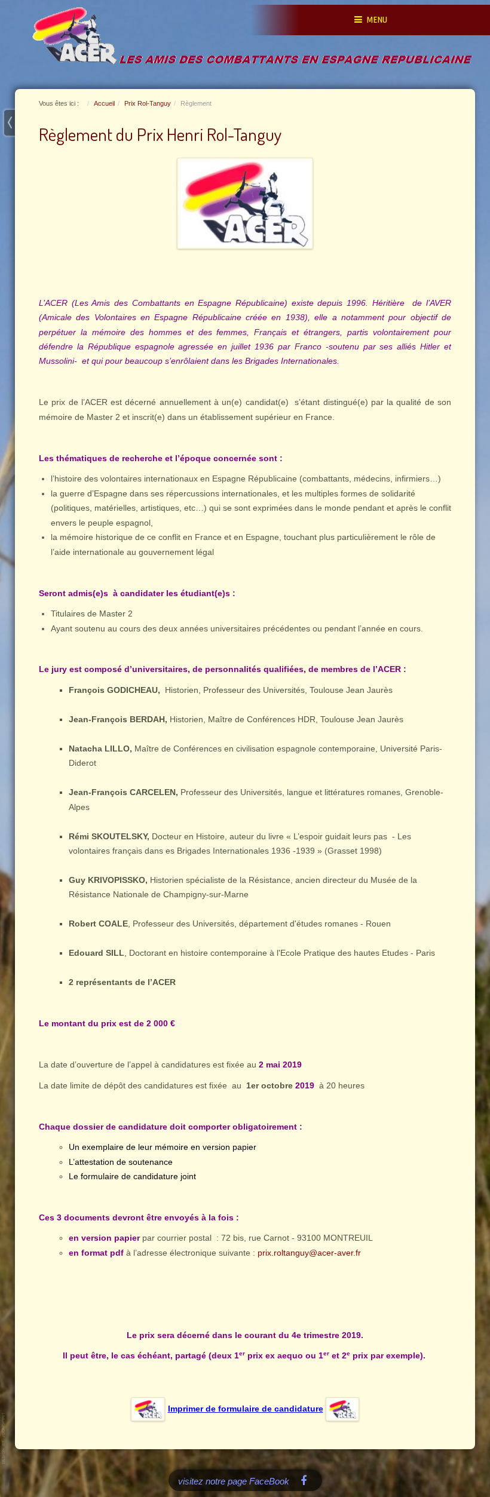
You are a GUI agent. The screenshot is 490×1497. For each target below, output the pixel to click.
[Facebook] (304, 1480)
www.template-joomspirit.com (4, 1438)
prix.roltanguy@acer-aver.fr (309, 1252)
